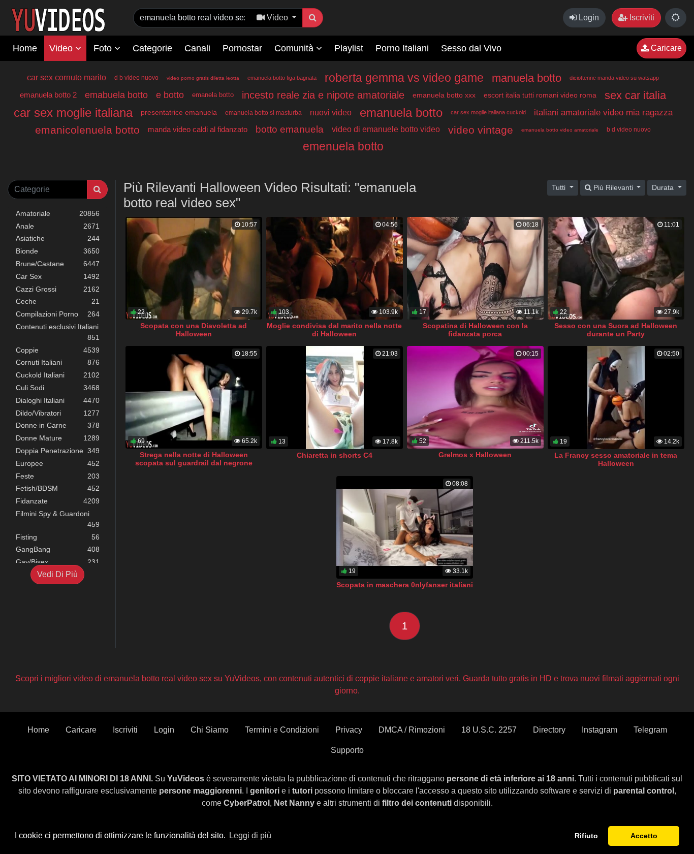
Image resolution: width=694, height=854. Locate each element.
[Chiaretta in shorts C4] (334, 397)
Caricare (665, 48)
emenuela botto (343, 146)
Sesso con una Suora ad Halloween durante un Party (615, 330)
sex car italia (635, 95)
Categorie (152, 48)
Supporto (347, 750)
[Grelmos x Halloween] (475, 397)
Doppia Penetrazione (58, 451)
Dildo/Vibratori (58, 413)
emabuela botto (116, 95)
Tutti (559, 187)
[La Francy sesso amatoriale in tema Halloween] (616, 397)
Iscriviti (640, 17)
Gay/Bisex (58, 562)
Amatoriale (58, 213)
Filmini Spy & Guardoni (58, 519)
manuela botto (526, 78)
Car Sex (58, 276)
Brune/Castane (58, 264)
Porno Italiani (402, 48)
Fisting (58, 537)
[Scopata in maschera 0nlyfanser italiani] (404, 527)
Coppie (58, 350)
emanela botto (213, 95)
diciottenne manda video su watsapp (614, 78)
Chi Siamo (210, 729)
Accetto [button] (643, 836)
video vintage (480, 130)
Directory (549, 729)
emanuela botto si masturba (263, 112)
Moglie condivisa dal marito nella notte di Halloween (334, 330)
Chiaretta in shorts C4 (334, 455)
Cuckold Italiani (58, 375)
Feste (58, 476)
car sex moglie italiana (73, 112)
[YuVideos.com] (58, 19)
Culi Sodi (58, 388)
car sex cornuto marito (66, 77)
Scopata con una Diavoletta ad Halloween (193, 330)
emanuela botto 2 (48, 94)
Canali (197, 48)
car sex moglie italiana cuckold (488, 112)
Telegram (650, 729)
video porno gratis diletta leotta (203, 78)
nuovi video (331, 112)
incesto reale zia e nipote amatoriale (323, 95)
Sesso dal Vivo (471, 48)
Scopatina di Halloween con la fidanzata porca (475, 330)
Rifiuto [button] (586, 836)
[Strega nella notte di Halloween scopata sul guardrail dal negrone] (193, 397)
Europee (58, 463)
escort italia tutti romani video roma (540, 95)
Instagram (599, 729)
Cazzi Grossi (58, 289)
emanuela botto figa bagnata (282, 78)
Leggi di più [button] (250, 835)
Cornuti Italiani (58, 362)
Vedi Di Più (57, 574)
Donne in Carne (58, 425)
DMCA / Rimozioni (411, 729)
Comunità (295, 48)
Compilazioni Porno (58, 314)
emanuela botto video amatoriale (559, 130)
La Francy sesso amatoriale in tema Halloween (615, 459)
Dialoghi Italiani (58, 400)
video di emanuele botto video (386, 129)
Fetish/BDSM (58, 488)
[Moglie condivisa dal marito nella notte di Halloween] (334, 268)
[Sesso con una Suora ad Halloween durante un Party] (616, 268)
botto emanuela (290, 129)
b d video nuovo (629, 129)
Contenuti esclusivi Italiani (58, 332)
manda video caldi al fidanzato (197, 129)
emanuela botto (401, 112)
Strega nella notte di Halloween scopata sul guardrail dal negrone (194, 459)
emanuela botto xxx (444, 95)
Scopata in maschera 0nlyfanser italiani (404, 585)
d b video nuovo (136, 77)
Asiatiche (58, 238)
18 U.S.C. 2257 (489, 729)
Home (25, 48)
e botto (170, 95)
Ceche (58, 301)
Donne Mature (58, 438)
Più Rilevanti (613, 187)
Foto (103, 48)
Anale (58, 226)
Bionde (58, 251)
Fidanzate (58, 501)
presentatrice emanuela (179, 112)
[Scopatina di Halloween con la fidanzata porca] (475, 268)
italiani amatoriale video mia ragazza (603, 112)
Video (62, 48)
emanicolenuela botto (87, 130)
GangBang (58, 549)
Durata (664, 187)
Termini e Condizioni (282, 729)
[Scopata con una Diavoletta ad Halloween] (193, 268)
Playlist (348, 48)
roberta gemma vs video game (404, 77)
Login (588, 17)
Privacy (348, 729)
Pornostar (242, 48)
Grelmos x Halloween (475, 455)
